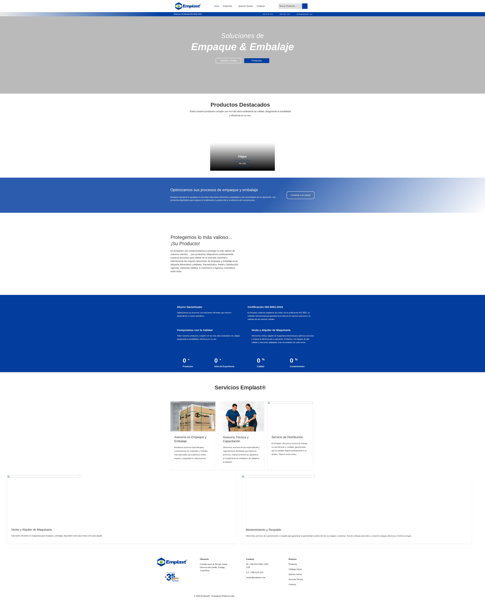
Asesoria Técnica (296, 579)
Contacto (261, 6)
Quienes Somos (245, 6)
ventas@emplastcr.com (256, 577)
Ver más (242, 163)
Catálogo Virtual (295, 569)
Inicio (216, 6)
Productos (227, 6)
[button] (282, 254)
